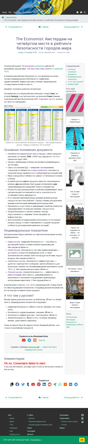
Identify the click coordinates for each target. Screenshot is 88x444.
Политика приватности (37, 421)
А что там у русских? (76, 82)
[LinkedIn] (82, 418)
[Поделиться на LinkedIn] (44, 384)
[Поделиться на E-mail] (33, 384)
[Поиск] (85, 12)
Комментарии (73, 84)
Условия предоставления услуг (40, 425)
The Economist (71, 317)
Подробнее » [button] (35, 440)
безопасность (71, 322)
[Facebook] (82, 415)
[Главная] (44, 5)
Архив (4, 12)
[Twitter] (82, 422)
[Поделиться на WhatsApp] (60, 384)
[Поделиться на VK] (70, 384)
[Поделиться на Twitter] (23, 384)
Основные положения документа (72, 71)
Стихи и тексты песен (69, 421)
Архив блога (11, 17)
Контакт (32, 418)
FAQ (9, 12)
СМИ (68, 327)
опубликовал (39, 66)
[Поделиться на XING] (55, 384)
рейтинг (80, 324)
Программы (27, 12)
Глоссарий (17, 12)
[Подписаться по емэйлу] (24, 340)
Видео (35, 12)
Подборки (13, 428)
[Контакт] (81, 12)
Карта (12, 421)
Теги (11, 425)
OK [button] (82, 440)
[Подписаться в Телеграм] (29, 340)
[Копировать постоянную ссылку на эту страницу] (11, 384)
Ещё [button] (41, 340)
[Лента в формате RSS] (34, 340)
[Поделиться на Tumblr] (28, 384)
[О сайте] (77, 12)
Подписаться (15, 434)
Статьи (64, 425)
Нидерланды (71, 324)
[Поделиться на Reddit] (50, 384)
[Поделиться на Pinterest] (39, 384)
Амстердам (70, 320)
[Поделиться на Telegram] (76, 384)
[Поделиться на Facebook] (17, 384)
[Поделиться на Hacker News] (65, 384)
